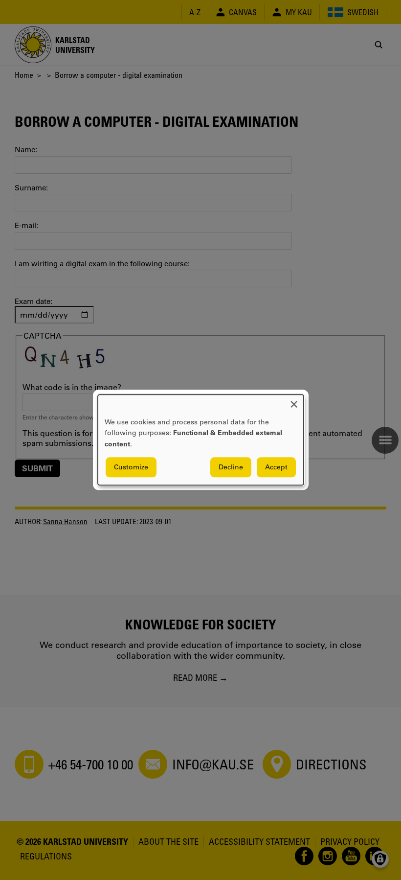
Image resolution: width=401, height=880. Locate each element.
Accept (276, 467)
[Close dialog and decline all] (294, 400)
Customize (131, 467)
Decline (231, 467)
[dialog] (201, 439)
